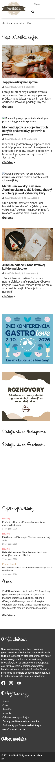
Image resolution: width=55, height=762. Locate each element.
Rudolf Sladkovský (13, 87)
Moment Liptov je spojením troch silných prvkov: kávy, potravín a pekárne (25, 130)
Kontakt (6, 701)
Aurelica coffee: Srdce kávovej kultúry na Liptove (23, 266)
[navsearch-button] (33, 12)
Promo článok (9, 564)
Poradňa (6, 709)
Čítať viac (7, 106)
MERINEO (8, 759)
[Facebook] (5, 685)
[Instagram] (12, 685)
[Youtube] (20, 685)
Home (9, 23)
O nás (5, 705)
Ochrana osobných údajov (15, 717)
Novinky (6, 518)
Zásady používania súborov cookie (20, 721)
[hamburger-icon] (43, 5)
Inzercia (6, 713)
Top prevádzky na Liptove (20, 82)
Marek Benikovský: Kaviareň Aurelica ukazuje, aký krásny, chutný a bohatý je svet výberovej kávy (27, 189)
